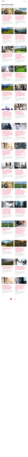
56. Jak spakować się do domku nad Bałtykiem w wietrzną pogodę (7, 249)
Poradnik (3, 1)
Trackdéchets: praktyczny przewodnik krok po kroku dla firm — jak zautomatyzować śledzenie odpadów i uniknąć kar (20, 268)
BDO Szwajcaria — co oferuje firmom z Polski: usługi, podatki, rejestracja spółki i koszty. (7, 267)
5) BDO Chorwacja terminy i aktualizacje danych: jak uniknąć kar (6, 229)
